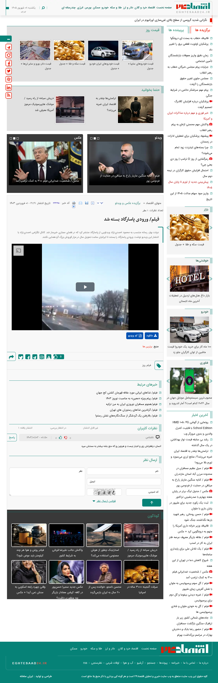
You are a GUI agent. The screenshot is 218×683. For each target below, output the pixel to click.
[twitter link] (8, 71)
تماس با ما (189, 663)
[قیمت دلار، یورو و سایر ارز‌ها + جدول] (35, 50)
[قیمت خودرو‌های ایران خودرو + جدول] (103, 50)
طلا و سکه (116, 7)
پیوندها (163, 663)
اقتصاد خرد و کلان (145, 7)
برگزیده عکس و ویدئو (127, 203)
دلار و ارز (128, 7)
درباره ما (203, 663)
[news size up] (73, 206)
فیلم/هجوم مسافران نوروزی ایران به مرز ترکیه (131, 404)
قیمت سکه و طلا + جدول (72, 64)
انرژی (80, 7)
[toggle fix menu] (6, 39)
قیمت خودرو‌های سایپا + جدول (140, 66)
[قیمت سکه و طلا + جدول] (69, 50)
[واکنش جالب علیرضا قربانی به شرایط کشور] (66, 536)
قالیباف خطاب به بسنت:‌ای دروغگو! (189, 38)
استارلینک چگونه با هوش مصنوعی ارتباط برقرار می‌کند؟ (189, 401)
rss (85, 663)
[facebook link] (8, 63)
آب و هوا (128, 663)
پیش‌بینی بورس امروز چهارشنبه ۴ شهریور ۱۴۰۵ (189, 298)
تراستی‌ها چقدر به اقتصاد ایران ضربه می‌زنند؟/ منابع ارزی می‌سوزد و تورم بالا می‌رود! (191, 457)
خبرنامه (175, 663)
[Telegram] (34, 356)
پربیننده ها (176, 30)
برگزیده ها (202, 30)
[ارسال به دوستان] (80, 203)
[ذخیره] (86, 202)
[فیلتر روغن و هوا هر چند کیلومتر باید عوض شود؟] (29, 536)
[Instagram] (41, 356)
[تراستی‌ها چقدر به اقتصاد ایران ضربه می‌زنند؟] (135, 109)
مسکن (96, 7)
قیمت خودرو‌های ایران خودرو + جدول (104, 66)
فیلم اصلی (143, 346)
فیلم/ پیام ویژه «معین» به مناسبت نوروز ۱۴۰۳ (131, 398)
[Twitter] (20, 356)
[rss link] (8, 95)
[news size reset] (100, 203)
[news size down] (92, 203)
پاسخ (12, 437)
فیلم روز (146, 365)
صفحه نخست (164, 7)
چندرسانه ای (69, 7)
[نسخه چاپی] (74, 203)
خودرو (105, 7)
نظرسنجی (96, 663)
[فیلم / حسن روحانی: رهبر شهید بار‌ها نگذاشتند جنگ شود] (125, 163)
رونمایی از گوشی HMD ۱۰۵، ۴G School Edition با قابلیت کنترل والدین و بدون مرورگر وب (192, 428)
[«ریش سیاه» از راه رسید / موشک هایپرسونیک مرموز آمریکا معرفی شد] (70, 109)
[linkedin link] (8, 87)
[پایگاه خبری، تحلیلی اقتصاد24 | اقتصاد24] (186, 9)
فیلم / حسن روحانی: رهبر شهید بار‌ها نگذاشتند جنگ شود (127, 181)
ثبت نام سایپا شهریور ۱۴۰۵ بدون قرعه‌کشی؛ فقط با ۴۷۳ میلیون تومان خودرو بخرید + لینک (189, 352)
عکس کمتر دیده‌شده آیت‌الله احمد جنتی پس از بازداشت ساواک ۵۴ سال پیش (47, 178)
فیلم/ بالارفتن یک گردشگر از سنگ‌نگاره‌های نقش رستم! (126, 415)
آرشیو (140, 663)
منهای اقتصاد (153, 203)
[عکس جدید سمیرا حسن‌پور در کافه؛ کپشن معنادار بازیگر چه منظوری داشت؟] (66, 572)
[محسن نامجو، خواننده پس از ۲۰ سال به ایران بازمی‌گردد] (104, 572)
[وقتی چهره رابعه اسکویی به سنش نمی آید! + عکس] (29, 572)
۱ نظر (145, 210)
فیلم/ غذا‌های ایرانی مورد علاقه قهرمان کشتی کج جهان (126, 392)
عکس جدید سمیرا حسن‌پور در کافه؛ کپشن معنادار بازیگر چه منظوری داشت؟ (67, 592)
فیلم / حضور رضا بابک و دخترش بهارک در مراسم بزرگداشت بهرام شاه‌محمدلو (192, 635)
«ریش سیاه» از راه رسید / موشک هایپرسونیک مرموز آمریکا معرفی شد (39, 104)
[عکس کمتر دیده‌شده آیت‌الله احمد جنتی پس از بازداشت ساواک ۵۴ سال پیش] (45, 163)
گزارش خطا (48, 356)
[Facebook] (27, 356)
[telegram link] (8, 47)
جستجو (151, 663)
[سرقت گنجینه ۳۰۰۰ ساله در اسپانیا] (141, 572)
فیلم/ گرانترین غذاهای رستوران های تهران (133, 410)
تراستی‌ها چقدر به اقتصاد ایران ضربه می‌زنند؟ (106, 104)
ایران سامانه (26, 676)
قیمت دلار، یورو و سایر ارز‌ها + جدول (36, 66)
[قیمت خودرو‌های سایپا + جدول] (137, 50)
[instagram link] (8, 55)
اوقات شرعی (112, 663)
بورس (88, 7)
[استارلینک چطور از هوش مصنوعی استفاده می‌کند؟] (104, 536)
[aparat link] (8, 79)
